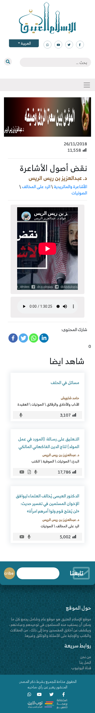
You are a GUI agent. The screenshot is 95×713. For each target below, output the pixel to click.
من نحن (85, 656)
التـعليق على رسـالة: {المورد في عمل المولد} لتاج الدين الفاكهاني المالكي (48, 442)
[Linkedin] (44, 338)
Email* (38, 571)
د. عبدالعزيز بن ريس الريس (57, 178)
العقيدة (22, 404)
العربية (25, 43)
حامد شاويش (70, 398)
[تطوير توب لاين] (47, 703)
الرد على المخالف (36, 186)
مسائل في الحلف (65, 382)
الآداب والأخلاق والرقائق (63, 404)
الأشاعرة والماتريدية (70, 186)
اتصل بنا (85, 662)
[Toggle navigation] (87, 85)
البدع (75, 461)
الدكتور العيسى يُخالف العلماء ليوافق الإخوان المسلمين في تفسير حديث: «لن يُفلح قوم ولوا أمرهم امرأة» (47, 503)
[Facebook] (13, 338)
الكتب (35, 461)
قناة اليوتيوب (81, 667)
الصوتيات (79, 192)
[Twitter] (23, 338)
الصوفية (48, 461)
